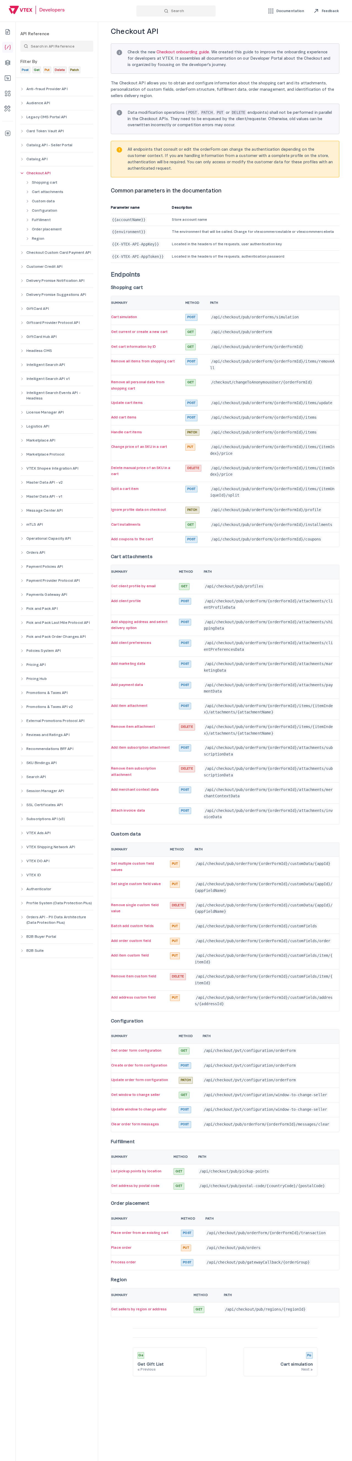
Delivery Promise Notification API (55, 280)
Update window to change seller (139, 1109)
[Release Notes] (7, 133)
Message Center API (44, 510)
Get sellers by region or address (139, 1309)
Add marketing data (128, 663)
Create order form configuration (139, 1065)
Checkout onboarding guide (182, 52)
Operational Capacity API (48, 538)
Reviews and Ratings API (48, 734)
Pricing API (36, 664)
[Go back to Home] (37, 10)
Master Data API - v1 (44, 496)
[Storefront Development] (7, 78)
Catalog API (37, 159)
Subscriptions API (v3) (45, 819)
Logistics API (37, 426)
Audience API (38, 103)
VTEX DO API (38, 861)
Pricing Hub (36, 678)
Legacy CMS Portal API (46, 117)
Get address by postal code (135, 1186)
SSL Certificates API (44, 805)
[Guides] (7, 31)
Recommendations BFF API (49, 748)
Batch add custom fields (132, 926)
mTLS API (34, 524)
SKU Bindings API (41, 762)
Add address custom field (133, 997)
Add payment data (127, 685)
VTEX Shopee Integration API (52, 468)
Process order (123, 1262)
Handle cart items (126, 432)
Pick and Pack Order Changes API (56, 636)
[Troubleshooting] (7, 108)
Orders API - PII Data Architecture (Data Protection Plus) (56, 920)
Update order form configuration (139, 1080)
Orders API (35, 552)
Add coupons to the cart (132, 539)
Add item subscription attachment (140, 747)
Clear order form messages (135, 1124)
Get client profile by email (133, 586)
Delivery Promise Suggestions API (56, 294)
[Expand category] (22, 89)
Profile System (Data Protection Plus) (59, 903)
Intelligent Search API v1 (48, 378)
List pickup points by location (136, 1171)
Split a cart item (125, 489)
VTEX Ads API (38, 833)
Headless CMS (39, 350)
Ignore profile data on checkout (138, 510)
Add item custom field (130, 955)
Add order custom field (131, 941)
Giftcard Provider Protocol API (53, 322)
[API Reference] (7, 47)
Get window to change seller (135, 1095)
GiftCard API (37, 308)
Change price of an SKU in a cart (139, 447)
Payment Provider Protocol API (53, 580)
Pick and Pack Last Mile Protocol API (58, 622)
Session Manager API (45, 791)
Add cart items (123, 417)
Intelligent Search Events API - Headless (53, 395)
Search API (36, 776)
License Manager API (45, 412)
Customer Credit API (44, 266)
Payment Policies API (44, 566)
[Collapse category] (22, 173)
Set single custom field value (136, 884)
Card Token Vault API (45, 131)
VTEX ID (33, 875)
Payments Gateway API (46, 594)
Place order (121, 1247)
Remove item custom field (133, 976)
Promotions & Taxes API (47, 692)
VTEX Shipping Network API (50, 847)
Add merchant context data (135, 789)
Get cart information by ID (133, 346)
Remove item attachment (133, 726)
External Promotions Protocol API (55, 720)
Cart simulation (124, 317)
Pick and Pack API (42, 608)
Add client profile (126, 601)
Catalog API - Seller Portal (49, 145)
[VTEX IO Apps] (7, 93)
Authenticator (38, 889)
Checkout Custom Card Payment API (58, 252)
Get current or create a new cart (139, 332)
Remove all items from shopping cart (143, 361)
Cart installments (126, 524)
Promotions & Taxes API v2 (49, 706)
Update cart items (127, 403)
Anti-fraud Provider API (47, 89)
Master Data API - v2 (44, 482)
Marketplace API (40, 440)
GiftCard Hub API (41, 336)
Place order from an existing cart (139, 1233)
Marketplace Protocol (45, 454)
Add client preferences (131, 643)
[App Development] (7, 62)
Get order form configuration (136, 1050)
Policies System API (43, 650)
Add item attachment (129, 706)
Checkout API (38, 173)
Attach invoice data (128, 810)
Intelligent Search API (45, 364)
